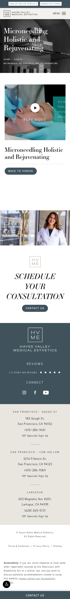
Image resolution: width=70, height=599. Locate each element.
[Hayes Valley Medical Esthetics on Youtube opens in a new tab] (45, 392)
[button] (6, 584)
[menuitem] (24, 392)
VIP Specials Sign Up (35, 435)
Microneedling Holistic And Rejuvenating (31, 63)
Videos (18, 59)
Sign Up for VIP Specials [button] (23, 3)
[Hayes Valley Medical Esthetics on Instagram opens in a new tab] (24, 392)
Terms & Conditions (18, 546)
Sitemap (57, 546)
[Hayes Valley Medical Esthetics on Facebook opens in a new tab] (35, 392)
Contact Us (35, 308)
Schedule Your (35, 286)
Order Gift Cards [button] (51, 3)
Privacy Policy (41, 546)
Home (7, 59)
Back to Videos (20, 171)
